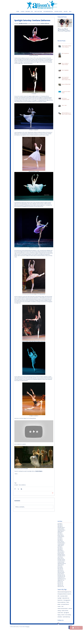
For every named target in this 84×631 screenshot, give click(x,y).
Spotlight (16, 484)
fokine (67, 602)
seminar (70, 608)
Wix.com (27, 626)
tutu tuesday (68, 614)
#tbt (58, 596)
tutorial (62, 614)
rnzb (62, 606)
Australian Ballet (64, 596)
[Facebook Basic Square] (58, 623)
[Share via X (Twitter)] (18, 489)
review (59, 606)
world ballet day (66, 616)
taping (59, 614)
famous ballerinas (22, 484)
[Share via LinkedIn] (21, 489)
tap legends (66, 612)
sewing (59, 610)
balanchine (60, 600)
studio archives (64, 610)
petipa (59, 604)
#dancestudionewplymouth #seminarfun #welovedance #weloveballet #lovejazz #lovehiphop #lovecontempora (65, 591)
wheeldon (60, 616)
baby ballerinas (65, 598)
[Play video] (33, 431)
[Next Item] (70, 23)
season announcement (63, 608)
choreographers (66, 600)
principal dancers (65, 604)
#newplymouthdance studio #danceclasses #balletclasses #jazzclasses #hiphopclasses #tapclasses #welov (65, 594)
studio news (60, 612)
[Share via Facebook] (15, 489)
